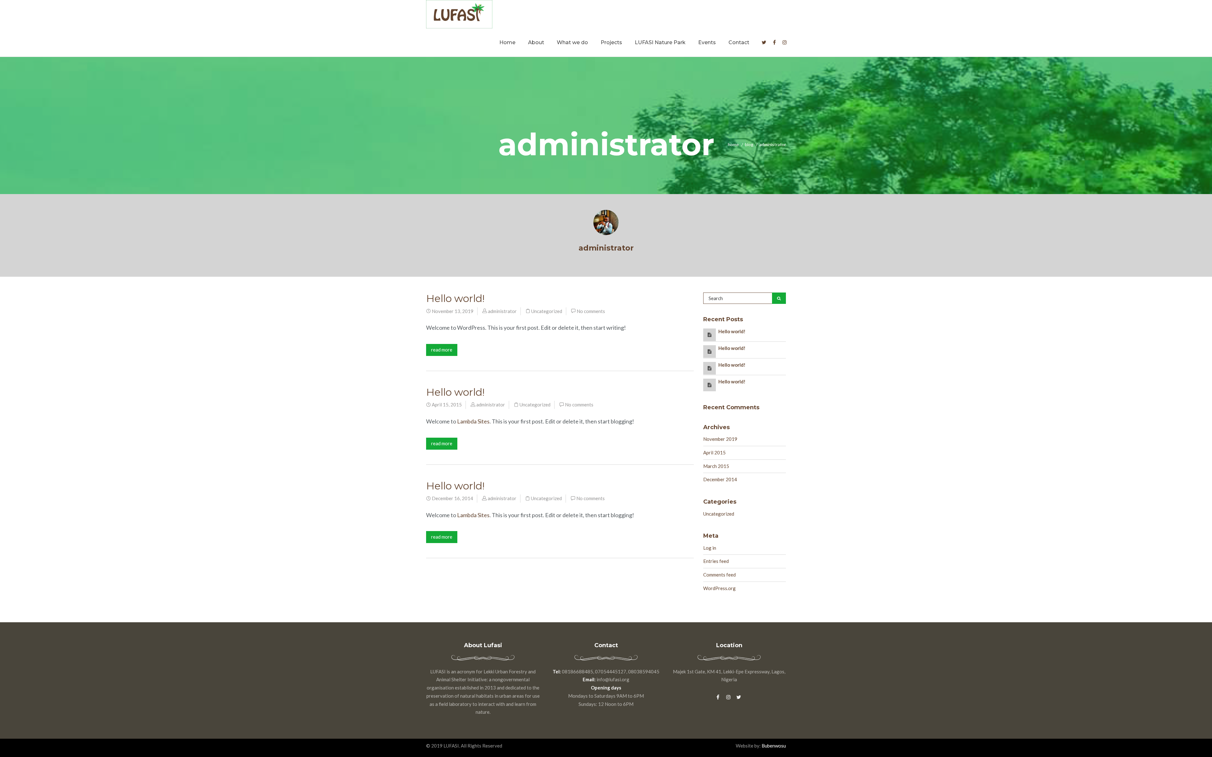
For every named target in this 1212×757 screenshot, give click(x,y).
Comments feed (719, 574)
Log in (709, 548)
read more (441, 349)
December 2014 (720, 479)
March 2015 (716, 466)
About (536, 42)
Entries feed (716, 561)
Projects (611, 42)
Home (507, 42)
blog (749, 144)
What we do (572, 42)
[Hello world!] (709, 334)
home (733, 144)
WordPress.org (719, 588)
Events (707, 42)
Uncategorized (546, 311)
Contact (738, 42)
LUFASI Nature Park (660, 42)
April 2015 (714, 452)
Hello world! (455, 298)
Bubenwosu (773, 745)
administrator (606, 247)
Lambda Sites (473, 421)
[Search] (779, 298)
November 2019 (720, 439)
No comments (591, 311)
